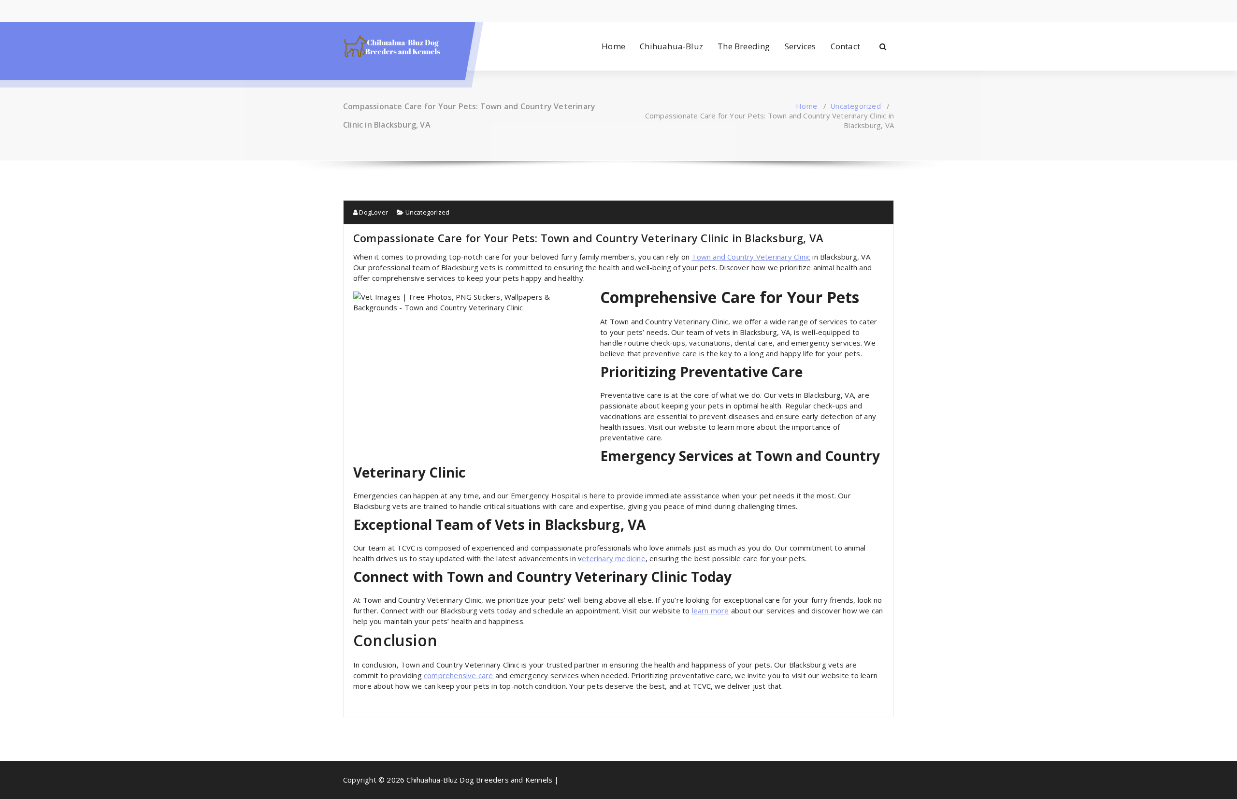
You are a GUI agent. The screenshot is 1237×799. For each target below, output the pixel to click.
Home (613, 46)
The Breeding (744, 46)
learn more (710, 610)
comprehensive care (458, 675)
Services (800, 46)
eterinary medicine (614, 558)
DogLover (373, 212)
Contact (845, 46)
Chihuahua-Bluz (671, 46)
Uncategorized (855, 106)
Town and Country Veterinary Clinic (750, 256)
